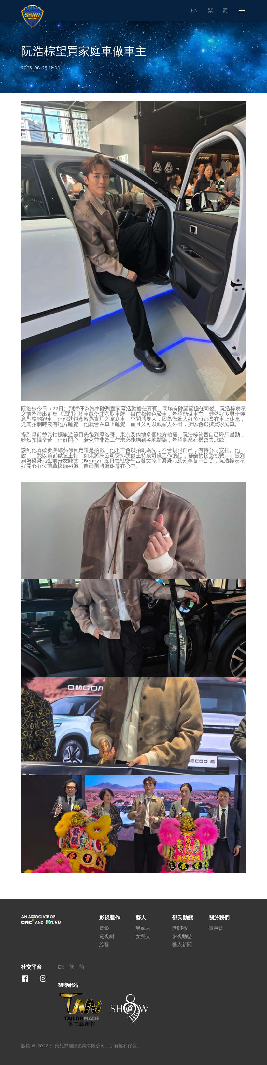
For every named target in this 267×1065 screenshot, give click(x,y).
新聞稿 (179, 928)
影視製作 (109, 917)
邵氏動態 (182, 917)
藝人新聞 (182, 945)
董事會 (216, 928)
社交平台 (31, 967)
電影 (104, 928)
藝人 (141, 917)
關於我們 (219, 917)
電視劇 (106, 936)
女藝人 (143, 936)
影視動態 (182, 936)
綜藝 (104, 945)
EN (194, 10)
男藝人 (143, 928)
